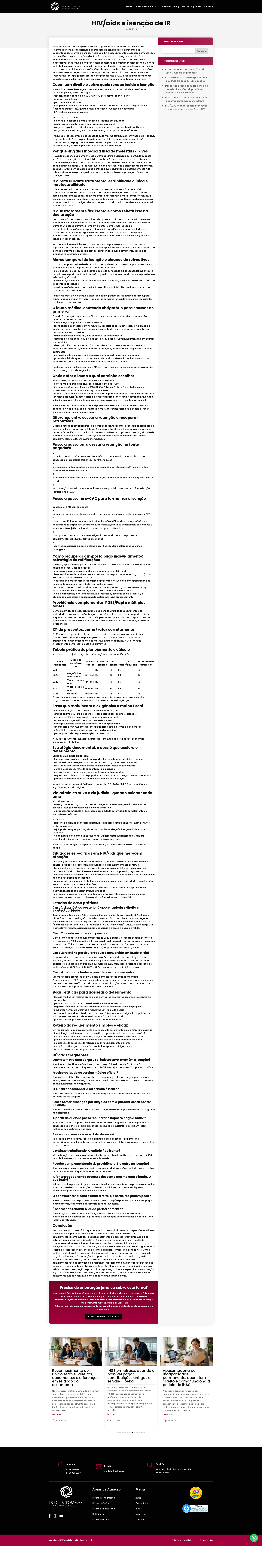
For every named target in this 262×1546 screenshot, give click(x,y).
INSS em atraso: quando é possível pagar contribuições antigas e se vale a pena (75, 1376)
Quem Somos (143, 1503)
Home (129, 6)
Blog (176, 6)
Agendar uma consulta (104, 1316)
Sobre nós (165, 6)
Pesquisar (202, 51)
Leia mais (56, 1414)
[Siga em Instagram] (55, 1516)
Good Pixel (69, 1540)
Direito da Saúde (101, 1503)
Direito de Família (101, 1519)
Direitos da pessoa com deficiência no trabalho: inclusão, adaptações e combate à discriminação (186, 89)
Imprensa (141, 1514)
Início (138, 1497)
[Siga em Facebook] (49, 1516)
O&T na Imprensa (191, 6)
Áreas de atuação (145, 6)
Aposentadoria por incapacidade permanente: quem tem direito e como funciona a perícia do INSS (130, 1377)
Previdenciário (103, 1497)
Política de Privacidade (182, 1540)
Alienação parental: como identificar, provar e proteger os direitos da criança (185, 1376)
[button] (117, 1432)
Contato (208, 6)
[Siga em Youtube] (61, 1516)
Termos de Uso (206, 1540)
